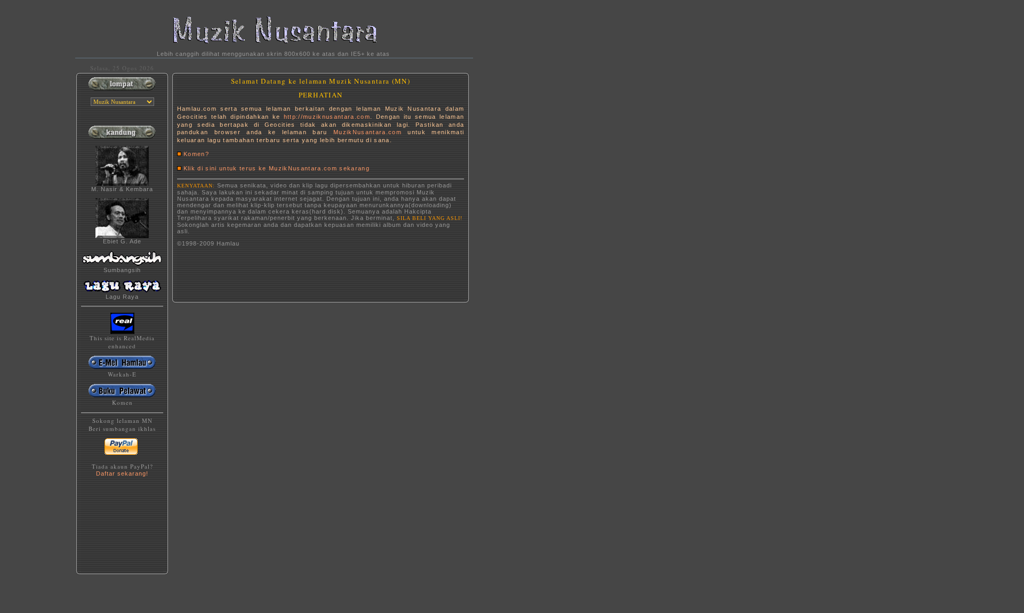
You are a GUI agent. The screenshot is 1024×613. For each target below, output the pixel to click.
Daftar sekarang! (122, 473)
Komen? (196, 154)
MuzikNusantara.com (367, 132)
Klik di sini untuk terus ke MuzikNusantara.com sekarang (276, 168)
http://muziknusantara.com (327, 116)
